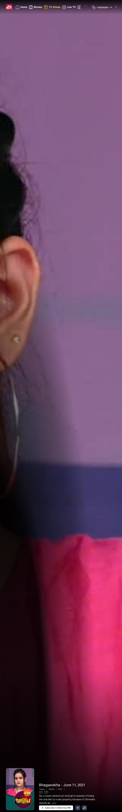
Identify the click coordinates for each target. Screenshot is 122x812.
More (54, 803)
